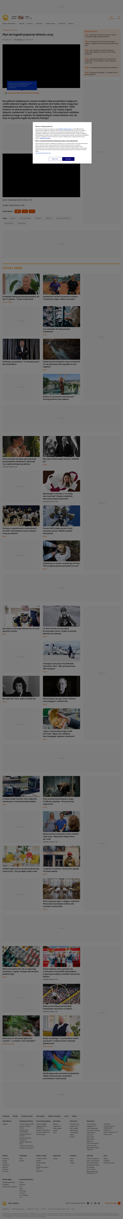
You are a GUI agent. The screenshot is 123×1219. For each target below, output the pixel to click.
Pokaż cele (55, 159)
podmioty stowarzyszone (65, 129)
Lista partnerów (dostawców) (43, 153)
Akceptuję (68, 159)
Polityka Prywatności (45, 138)
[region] (62, 143)
